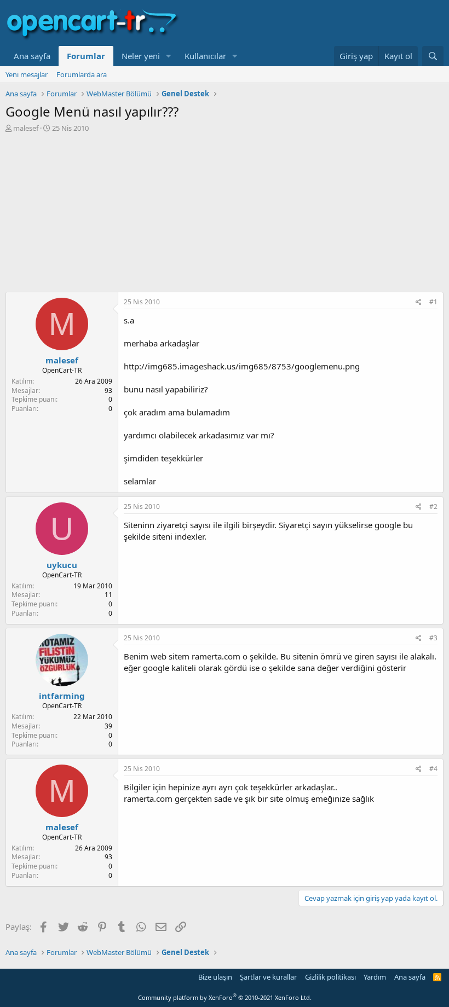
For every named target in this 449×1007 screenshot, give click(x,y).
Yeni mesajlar (26, 74)
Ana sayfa (32, 55)
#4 (433, 768)
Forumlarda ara (81, 74)
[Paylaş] (418, 302)
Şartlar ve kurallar (268, 977)
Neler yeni (141, 55)
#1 (433, 301)
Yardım (375, 977)
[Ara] (433, 56)
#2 (433, 506)
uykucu (62, 564)
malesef (25, 128)
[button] (168, 56)
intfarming (62, 695)
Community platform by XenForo (225, 997)
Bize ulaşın (215, 977)
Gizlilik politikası (330, 977)
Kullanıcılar (205, 55)
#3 (433, 638)
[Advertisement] (224, 215)
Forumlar (86, 55)
